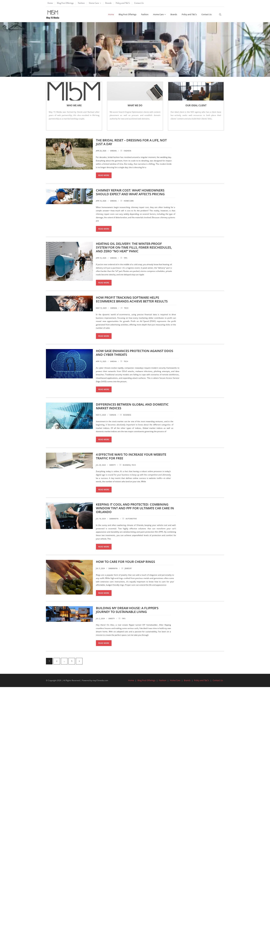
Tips (125, 258)
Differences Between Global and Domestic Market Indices (132, 406)
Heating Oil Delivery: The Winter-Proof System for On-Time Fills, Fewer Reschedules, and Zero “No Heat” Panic (134, 247)
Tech (126, 308)
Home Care (94, 3)
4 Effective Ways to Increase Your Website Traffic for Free (131, 456)
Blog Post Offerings (65, 3)
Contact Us (139, 3)
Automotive (131, 518)
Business (127, 415)
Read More (55, 125)
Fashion (81, 3)
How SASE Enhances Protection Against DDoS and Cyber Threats (134, 353)
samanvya (113, 518)
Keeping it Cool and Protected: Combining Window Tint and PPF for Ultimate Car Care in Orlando (135, 508)
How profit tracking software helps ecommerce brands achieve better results (132, 299)
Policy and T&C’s (123, 3)
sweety (112, 465)
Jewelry (128, 568)
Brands (108, 3)
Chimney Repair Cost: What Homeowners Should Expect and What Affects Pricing (130, 192)
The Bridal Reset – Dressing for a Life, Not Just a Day (131, 142)
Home (50, 3)
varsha (113, 150)
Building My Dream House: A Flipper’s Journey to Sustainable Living (127, 610)
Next (79, 661)
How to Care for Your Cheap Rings (125, 562)
